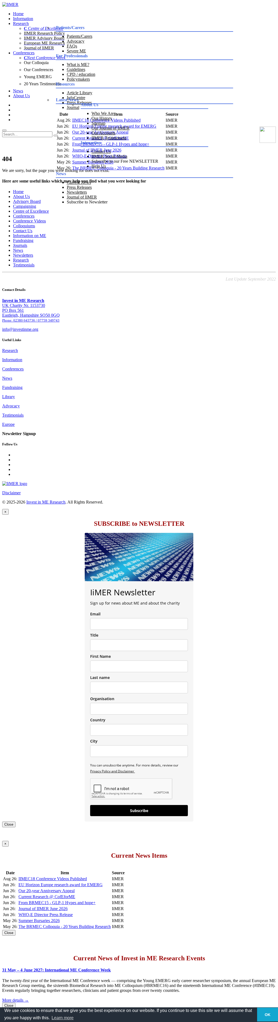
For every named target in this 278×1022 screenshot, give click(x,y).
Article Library (79, 92)
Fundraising (23, 240)
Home (18, 13)
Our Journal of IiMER (110, 128)
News (18, 91)
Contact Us (101, 151)
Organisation (102, 698)
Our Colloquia (36, 62)
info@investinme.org (20, 329)
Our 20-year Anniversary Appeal (46, 890)
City (93, 741)
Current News (79, 182)
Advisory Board (27, 201)
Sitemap (98, 123)
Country (97, 719)
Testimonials (23, 265)
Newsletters (77, 192)
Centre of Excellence (31, 211)
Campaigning (24, 206)
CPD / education (81, 74)
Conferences (23, 53)
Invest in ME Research (45, 502)
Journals (20, 245)
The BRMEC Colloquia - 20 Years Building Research (64, 926)
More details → (15, 1000)
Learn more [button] (63, 1017)
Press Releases (79, 187)
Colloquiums (24, 226)
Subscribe (139, 810)
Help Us (98, 166)
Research (21, 23)
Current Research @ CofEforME (46, 896)
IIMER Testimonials (108, 138)
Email (95, 614)
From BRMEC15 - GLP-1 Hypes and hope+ (57, 902)
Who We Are (102, 113)
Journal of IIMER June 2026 (43, 908)
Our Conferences (38, 69)
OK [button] (267, 1014)
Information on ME (29, 235)
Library (8, 396)
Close (8, 824)
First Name (100, 656)
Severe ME (76, 51)
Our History (101, 118)
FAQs (72, 46)
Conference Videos (29, 221)
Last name (100, 677)
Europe (8, 424)
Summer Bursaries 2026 (39, 920)
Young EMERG (38, 76)
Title (94, 635)
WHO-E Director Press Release (45, 914)
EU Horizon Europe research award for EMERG (60, 884)
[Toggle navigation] (4, 130)
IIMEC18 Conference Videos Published (52, 878)
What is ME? (78, 64)
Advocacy (75, 41)
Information (23, 18)
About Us (21, 95)
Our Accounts (103, 133)
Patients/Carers (79, 36)
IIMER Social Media (109, 156)
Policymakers (78, 79)
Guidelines (76, 69)
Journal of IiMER (82, 197)
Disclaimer (11, 492)
